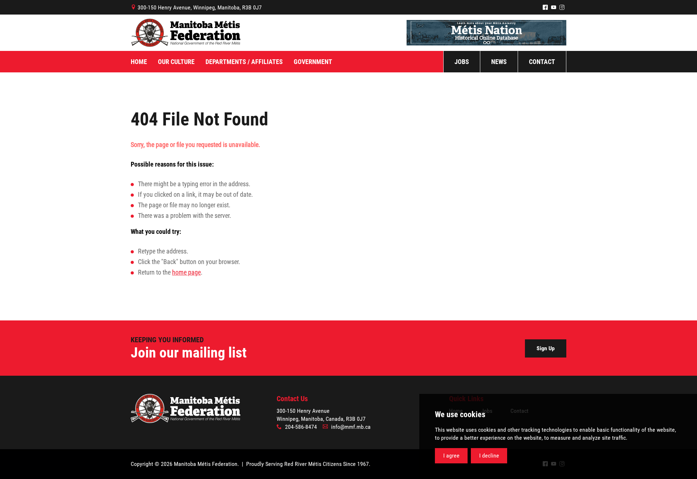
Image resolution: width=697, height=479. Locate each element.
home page (186, 272)
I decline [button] (489, 455)
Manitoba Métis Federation (185, 32)
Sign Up (546, 348)
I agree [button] (451, 455)
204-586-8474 (301, 426)
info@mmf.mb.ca (351, 426)
